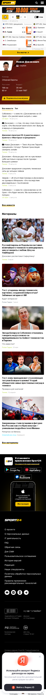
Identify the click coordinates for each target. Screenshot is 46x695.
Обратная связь (12, 547)
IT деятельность (13, 538)
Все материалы (10, 442)
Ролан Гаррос (7, 302)
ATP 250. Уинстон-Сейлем (15, 37)
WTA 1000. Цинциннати (14, 24)
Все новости (8, 205)
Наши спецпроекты (14, 569)
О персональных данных (17, 534)
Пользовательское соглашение (20, 556)
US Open (5, 119)
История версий (13, 560)
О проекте (10, 529)
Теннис (4, 131)
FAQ (6, 542)
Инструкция (23, 504)
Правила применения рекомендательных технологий (20, 581)
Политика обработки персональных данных (23, 575)
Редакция (9, 565)
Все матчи (22, 53)
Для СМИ (9, 551)
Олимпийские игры (9, 435)
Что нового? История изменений (27, 464)
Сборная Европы (10, 80)
